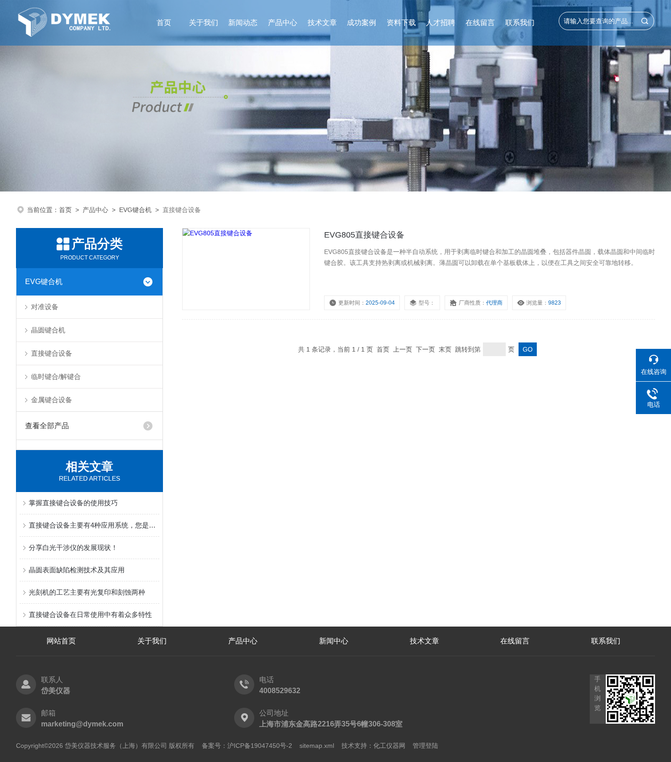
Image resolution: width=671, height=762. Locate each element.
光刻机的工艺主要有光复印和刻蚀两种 (87, 592)
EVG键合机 (135, 209)
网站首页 (61, 641)
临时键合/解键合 (56, 376)
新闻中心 (333, 641)
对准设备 (44, 307)
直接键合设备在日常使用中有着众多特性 (90, 614)
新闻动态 (242, 22)
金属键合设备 (51, 400)
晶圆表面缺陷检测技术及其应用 (77, 570)
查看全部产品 (47, 426)
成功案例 (361, 22)
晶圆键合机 (48, 330)
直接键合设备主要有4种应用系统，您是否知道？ (94, 525)
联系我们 (520, 22)
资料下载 (401, 22)
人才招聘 (440, 22)
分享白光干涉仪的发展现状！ (73, 547)
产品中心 (282, 22)
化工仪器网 (389, 745)
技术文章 (322, 22)
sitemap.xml (316, 745)
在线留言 (480, 22)
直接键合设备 (51, 353)
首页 (164, 22)
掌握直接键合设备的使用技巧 (73, 503)
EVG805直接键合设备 (364, 234)
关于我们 (203, 22)
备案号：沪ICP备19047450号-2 (247, 745)
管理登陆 (425, 745)
